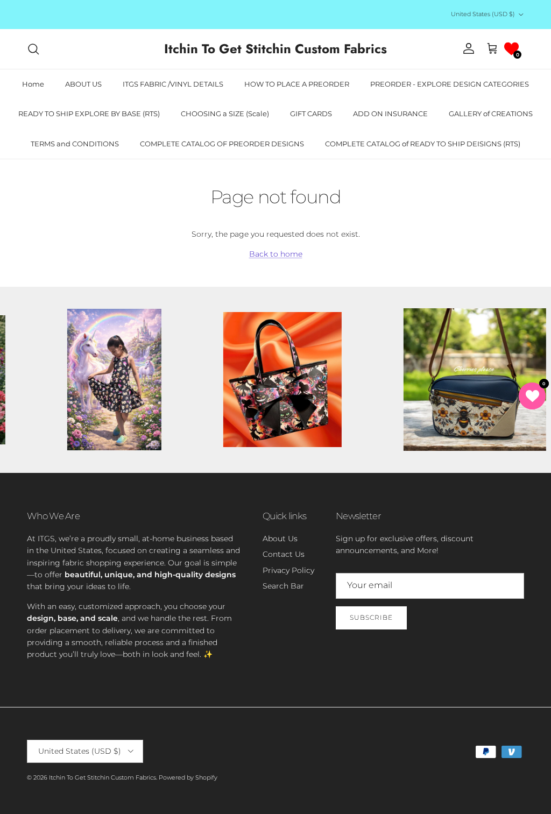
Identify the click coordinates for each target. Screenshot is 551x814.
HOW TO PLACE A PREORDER (296, 84)
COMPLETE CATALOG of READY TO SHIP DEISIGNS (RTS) (422, 143)
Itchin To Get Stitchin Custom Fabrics (102, 777)
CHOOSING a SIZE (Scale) (225, 113)
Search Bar (283, 586)
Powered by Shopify (188, 777)
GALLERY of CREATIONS (491, 113)
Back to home (275, 254)
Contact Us (284, 554)
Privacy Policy (288, 570)
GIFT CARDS (311, 113)
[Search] (33, 49)
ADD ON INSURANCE (390, 113)
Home (33, 84)
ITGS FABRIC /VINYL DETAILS (173, 84)
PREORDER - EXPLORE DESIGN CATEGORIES (449, 84)
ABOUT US (83, 84)
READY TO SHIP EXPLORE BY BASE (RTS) (89, 113)
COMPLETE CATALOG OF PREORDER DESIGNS (222, 143)
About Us (280, 538)
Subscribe (371, 617)
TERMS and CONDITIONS (75, 143)
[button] (511, 48)
